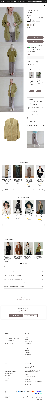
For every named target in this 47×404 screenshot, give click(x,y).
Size (35, 17)
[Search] (42, 5)
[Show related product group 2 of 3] (23, 263)
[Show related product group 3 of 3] (26, 263)
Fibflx (8, 396)
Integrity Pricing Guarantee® (10, 371)
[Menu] (2, 5)
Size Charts (27, 348)
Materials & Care (32, 121)
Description (31, 99)
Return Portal (7, 375)
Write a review (16, 315)
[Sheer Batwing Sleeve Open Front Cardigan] (28, 248)
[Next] (42, 82)
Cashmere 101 (28, 354)
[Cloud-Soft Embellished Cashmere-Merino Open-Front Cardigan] (8, 248)
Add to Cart (35, 37)
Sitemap (26, 359)
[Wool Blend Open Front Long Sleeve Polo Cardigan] (38, 248)
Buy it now (35, 41)
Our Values (27, 337)
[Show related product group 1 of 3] (21, 263)
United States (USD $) (6, 392)
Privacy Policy (7, 380)
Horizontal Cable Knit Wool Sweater (32, 81)
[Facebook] (5, 343)
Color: (32, 23)
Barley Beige (31, 25)
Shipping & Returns (33, 125)
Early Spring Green (28, 25)
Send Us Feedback (8, 366)
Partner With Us (28, 343)
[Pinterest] (12, 343)
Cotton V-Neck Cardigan (39, 80)
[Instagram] (10, 343)
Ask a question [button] (30, 315)
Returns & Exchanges (9, 373)
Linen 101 (27, 350)
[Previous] (28, 82)
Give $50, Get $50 (28, 341)
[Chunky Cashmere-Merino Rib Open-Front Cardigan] (18, 248)
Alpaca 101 (27, 357)
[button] (40, 18)
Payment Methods (8, 377)
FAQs (6, 367)
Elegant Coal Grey (33, 25)
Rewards (26, 339)
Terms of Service (8, 378)
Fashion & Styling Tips (29, 346)
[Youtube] (7, 343)
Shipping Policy (8, 369)
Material (28, 27)
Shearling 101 (27, 352)
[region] (23, 252)
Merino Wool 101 (28, 356)
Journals (26, 345)
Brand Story (27, 336)
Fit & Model (31, 117)
